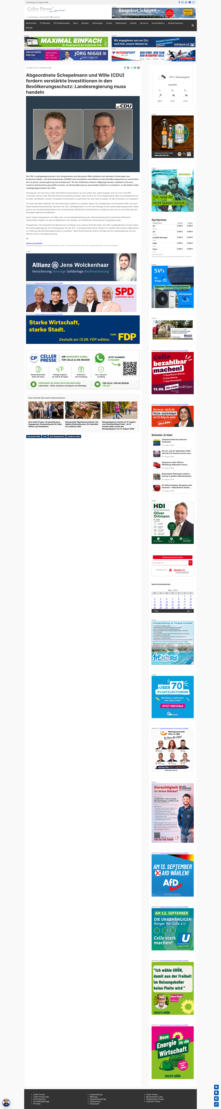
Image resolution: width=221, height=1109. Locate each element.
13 (167, 602)
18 (155, 605)
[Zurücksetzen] (216, 1104)
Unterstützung (96, 1094)
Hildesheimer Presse (155, 1099)
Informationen (39, 1099)
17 (191, 602)
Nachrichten (31, 23)
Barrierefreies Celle (154, 1097)
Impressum (94, 1104)
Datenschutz (95, 1101)
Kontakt (29, 28)
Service (143, 23)
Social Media (157, 23)
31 (191, 607)
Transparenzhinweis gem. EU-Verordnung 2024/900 (47, 49)
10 (191, 599)
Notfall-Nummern (175, 23)
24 (190, 605)
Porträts (37, 1104)
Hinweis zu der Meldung (34, 243)
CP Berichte (45, 23)
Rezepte (85, 23)
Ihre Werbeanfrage (41, 1101)
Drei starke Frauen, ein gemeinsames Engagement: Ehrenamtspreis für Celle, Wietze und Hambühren (45, 424)
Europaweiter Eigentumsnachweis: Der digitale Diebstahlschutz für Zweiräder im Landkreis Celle (81, 424)
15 (179, 602)
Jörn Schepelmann (57, 437)
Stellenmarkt (121, 23)
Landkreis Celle (45, 68)
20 (167, 605)
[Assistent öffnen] (6, 1103)
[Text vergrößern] (216, 1087)
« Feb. (155, 611)
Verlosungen (97, 23)
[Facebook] (179, 2)
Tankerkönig (159, 256)
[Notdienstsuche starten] (190, 562)
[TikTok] (186, 2)
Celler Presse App (41, 1097)
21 (173, 605)
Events (109, 23)
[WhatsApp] (193, 2)
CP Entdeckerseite (62, 23)
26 (161, 607)
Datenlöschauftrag (98, 1099)
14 (173, 602)
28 (173, 607)
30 (184, 607)
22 (178, 605)
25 (155, 607)
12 (161, 602)
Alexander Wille (33, 437)
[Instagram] (183, 2)
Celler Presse (39, 1094)
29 (178, 607)
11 (155, 602)
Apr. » (189, 611)
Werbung (93, 1097)
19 (161, 605)
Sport (75, 23)
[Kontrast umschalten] (216, 1098)
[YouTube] (189, 2)
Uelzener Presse (153, 1101)
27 (167, 607)
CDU (45, 437)
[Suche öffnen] (192, 25)
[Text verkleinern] (216, 1093)
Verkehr (133, 23)
